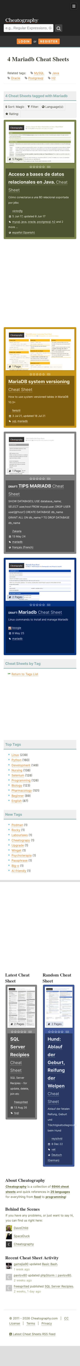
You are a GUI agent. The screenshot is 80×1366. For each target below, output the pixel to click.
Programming (21, 780)
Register (49, 41)
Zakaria (16, 531)
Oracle (15, 78)
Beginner (18, 796)
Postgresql (35, 78)
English (17, 801)
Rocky (16, 830)
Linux (15, 755)
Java (55, 73)
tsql (16, 1112)
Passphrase (20, 860)
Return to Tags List (25, 674)
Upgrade (18, 845)
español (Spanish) (23, 232)
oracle (32, 221)
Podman (17, 825)
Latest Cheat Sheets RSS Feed (33, 1334)
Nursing (17, 770)
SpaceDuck (22, 1236)
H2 (54, 78)
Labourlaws (20, 835)
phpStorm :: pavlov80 (56, 1275)
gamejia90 (21, 1264)
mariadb (22, 421)
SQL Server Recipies (59, 1286)
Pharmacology (22, 790)
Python (16, 760)
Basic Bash (49, 1264)
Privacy (46, 1323)
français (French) (22, 547)
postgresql (44, 221)
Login (24, 41)
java (23, 221)
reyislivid (57, 1138)
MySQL (39, 73)
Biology (17, 785)
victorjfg (17, 210)
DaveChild (21, 1228)
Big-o (15, 866)
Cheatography (16, 1186)
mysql (16, 221)
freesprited (21, 1102)
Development (21, 765)
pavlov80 (20, 1275)
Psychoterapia (22, 855)
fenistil (16, 410)
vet (53, 1149)
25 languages (60, 1192)
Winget (16, 850)
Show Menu (74, 6)
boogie (16, 627)
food (37, 1197)
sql (14, 421)
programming (55, 1197)
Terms (30, 1323)
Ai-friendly (19, 871)
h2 (53, 221)
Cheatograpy (21, 840)
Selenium (18, 775)
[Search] (58, 28)
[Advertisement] (30, 6)
